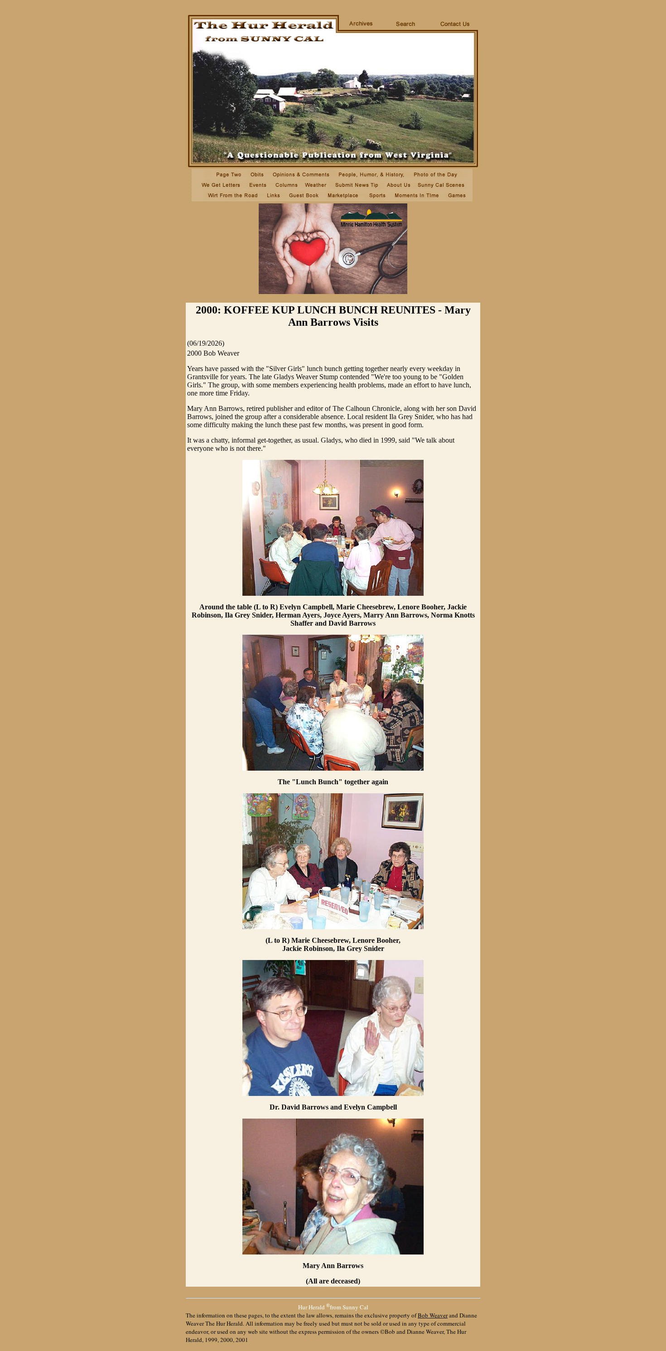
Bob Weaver (433, 1315)
